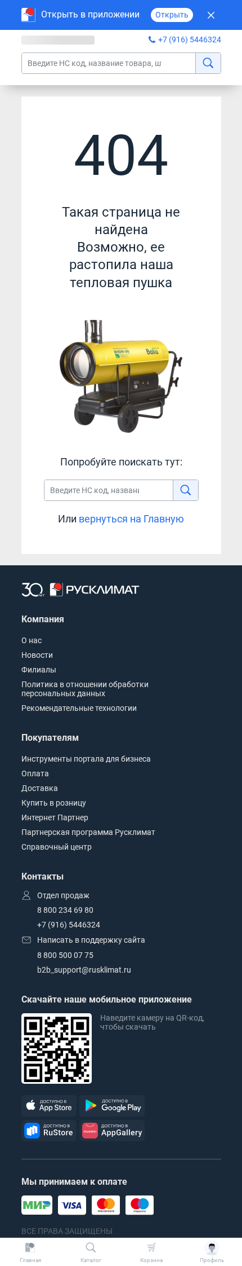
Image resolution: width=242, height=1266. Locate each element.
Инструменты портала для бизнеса (86, 758)
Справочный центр (56, 846)
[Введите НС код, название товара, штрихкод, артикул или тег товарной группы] (121, 63)
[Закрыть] (211, 15)
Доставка (39, 788)
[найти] (208, 63)
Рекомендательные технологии (79, 708)
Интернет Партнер (54, 817)
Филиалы (38, 669)
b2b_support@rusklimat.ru (84, 969)
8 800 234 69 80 (65, 910)
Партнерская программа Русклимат (88, 832)
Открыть (172, 14)
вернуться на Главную (131, 519)
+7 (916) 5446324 (189, 39)
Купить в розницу (53, 802)
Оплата (35, 773)
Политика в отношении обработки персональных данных (85, 689)
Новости (37, 655)
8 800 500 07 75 (65, 955)
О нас (31, 640)
